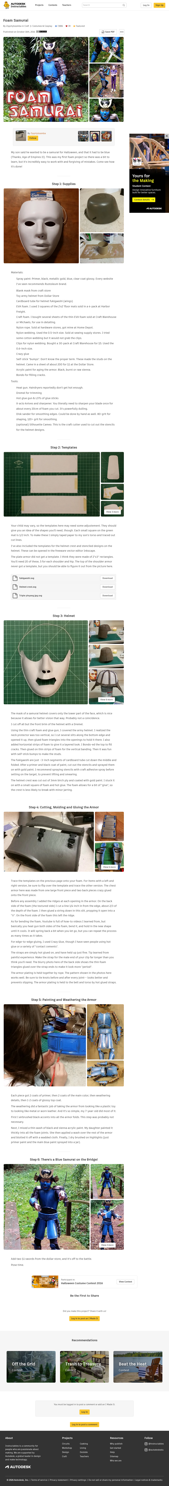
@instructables (156, 1443)
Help (112, 1452)
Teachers (66, 5)
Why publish (116, 1443)
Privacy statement (59, 1480)
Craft (26, 26)
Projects (39, 5)
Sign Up (159, 5)
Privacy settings (78, 1480)
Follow (32, 138)
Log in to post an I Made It (84, 1318)
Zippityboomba (13, 26)
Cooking (84, 1443)
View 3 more (112, 511)
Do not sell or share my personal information (110, 1480)
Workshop (67, 1447)
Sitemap (114, 1456)
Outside (84, 1452)
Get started (115, 1447)
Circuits (66, 1443)
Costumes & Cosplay (42, 26)
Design (65, 1452)
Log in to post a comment (84, 1424)
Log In (146, 5)
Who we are (115, 1460)
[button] (121, 32)
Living (83, 1447)
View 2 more (107, 1245)
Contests (52, 5)
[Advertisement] (149, 173)
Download (107, 578)
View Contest (125, 1281)
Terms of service (39, 1480)
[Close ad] (167, 136)
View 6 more (106, 699)
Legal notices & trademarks (148, 1480)
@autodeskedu (156, 1449)
